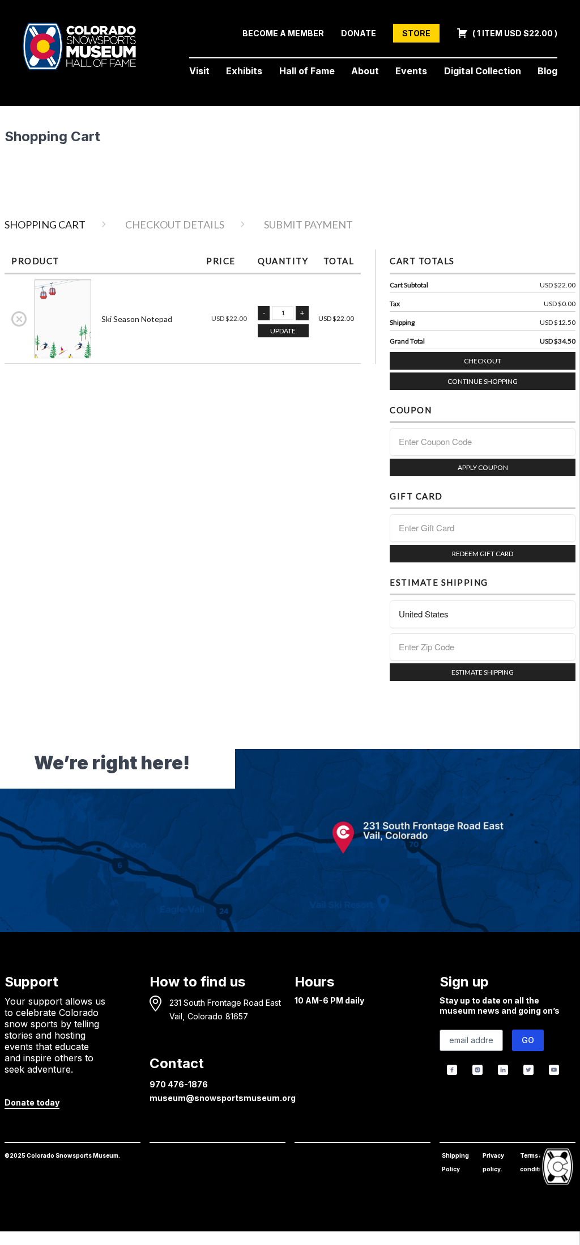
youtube (553, 1070)
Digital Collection (482, 71)
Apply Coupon (483, 467)
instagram (478, 1070)
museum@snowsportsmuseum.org (223, 1098)
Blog (547, 71)
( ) (514, 33)
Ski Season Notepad (136, 319)
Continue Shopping (482, 381)
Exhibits (244, 71)
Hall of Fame (307, 71)
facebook (452, 1070)
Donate (358, 33)
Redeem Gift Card (482, 553)
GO (528, 1040)
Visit (199, 71)
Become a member (283, 33)
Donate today (32, 1102)
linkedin (503, 1070)
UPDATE (283, 331)
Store (416, 33)
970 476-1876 (179, 1084)
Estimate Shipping (482, 672)
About (365, 71)
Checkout (482, 361)
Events (411, 71)
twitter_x (528, 1070)
